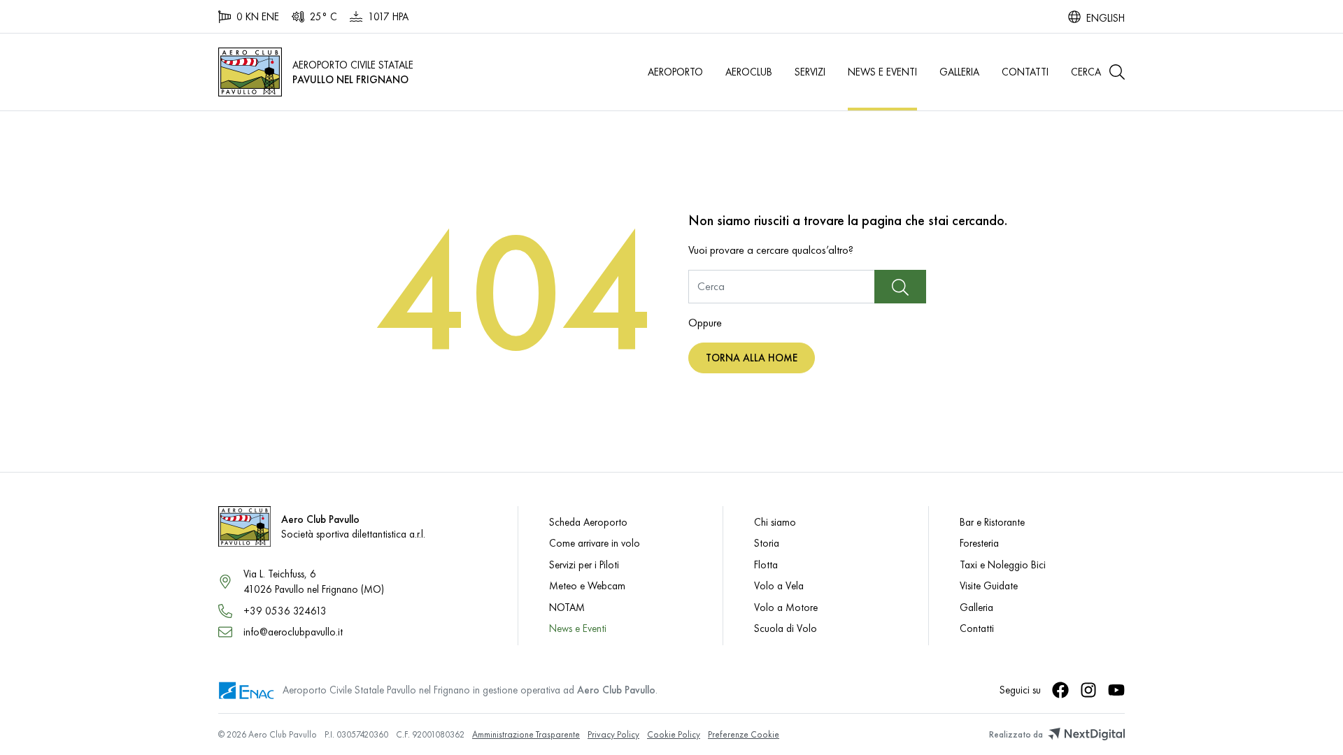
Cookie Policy (673, 734)
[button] (1098, 72)
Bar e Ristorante (992, 521)
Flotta (766, 564)
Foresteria (979, 542)
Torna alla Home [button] (751, 357)
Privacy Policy (613, 734)
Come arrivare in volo (594, 542)
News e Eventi (882, 71)
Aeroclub (748, 71)
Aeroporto (675, 71)
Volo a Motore (786, 607)
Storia (766, 542)
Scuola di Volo (785, 628)
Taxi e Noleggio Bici (1003, 564)
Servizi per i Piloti (584, 564)
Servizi (810, 71)
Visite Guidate (989, 585)
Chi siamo (775, 521)
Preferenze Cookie (743, 734)
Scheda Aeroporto (588, 521)
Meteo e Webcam (587, 585)
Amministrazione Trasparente (526, 734)
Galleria (959, 71)
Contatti (1025, 71)
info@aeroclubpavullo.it (293, 631)
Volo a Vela (779, 585)
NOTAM (567, 607)
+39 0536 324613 (285, 610)
